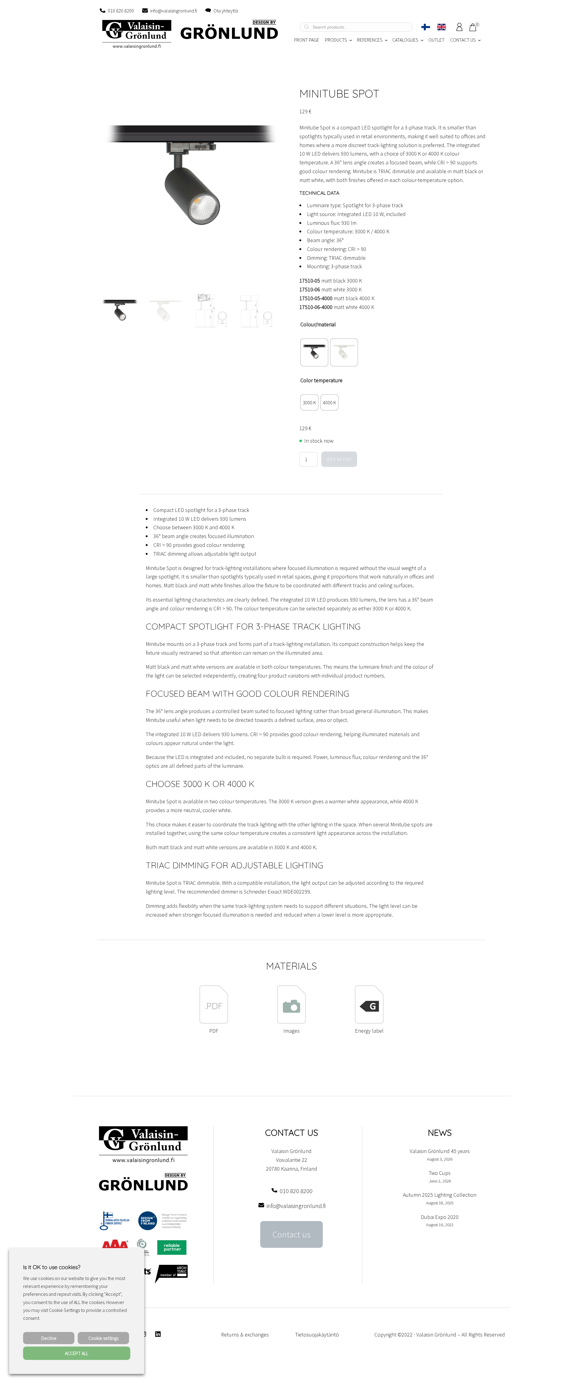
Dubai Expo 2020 (440, 1216)
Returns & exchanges (245, 1334)
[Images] (291, 1021)
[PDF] (214, 1021)
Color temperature (321, 380)
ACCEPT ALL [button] (76, 1353)
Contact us (291, 1234)
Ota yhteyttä (225, 11)
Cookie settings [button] (103, 1338)
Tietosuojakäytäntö (317, 1334)
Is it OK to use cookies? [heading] (51, 1267)
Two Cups (440, 1172)
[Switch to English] (441, 27)
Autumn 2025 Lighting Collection (439, 1194)
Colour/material (318, 324)
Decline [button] (48, 1338)
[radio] (314, 352)
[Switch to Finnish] (425, 27)
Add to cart (339, 458)
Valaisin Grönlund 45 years (440, 1151)
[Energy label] (369, 1021)
